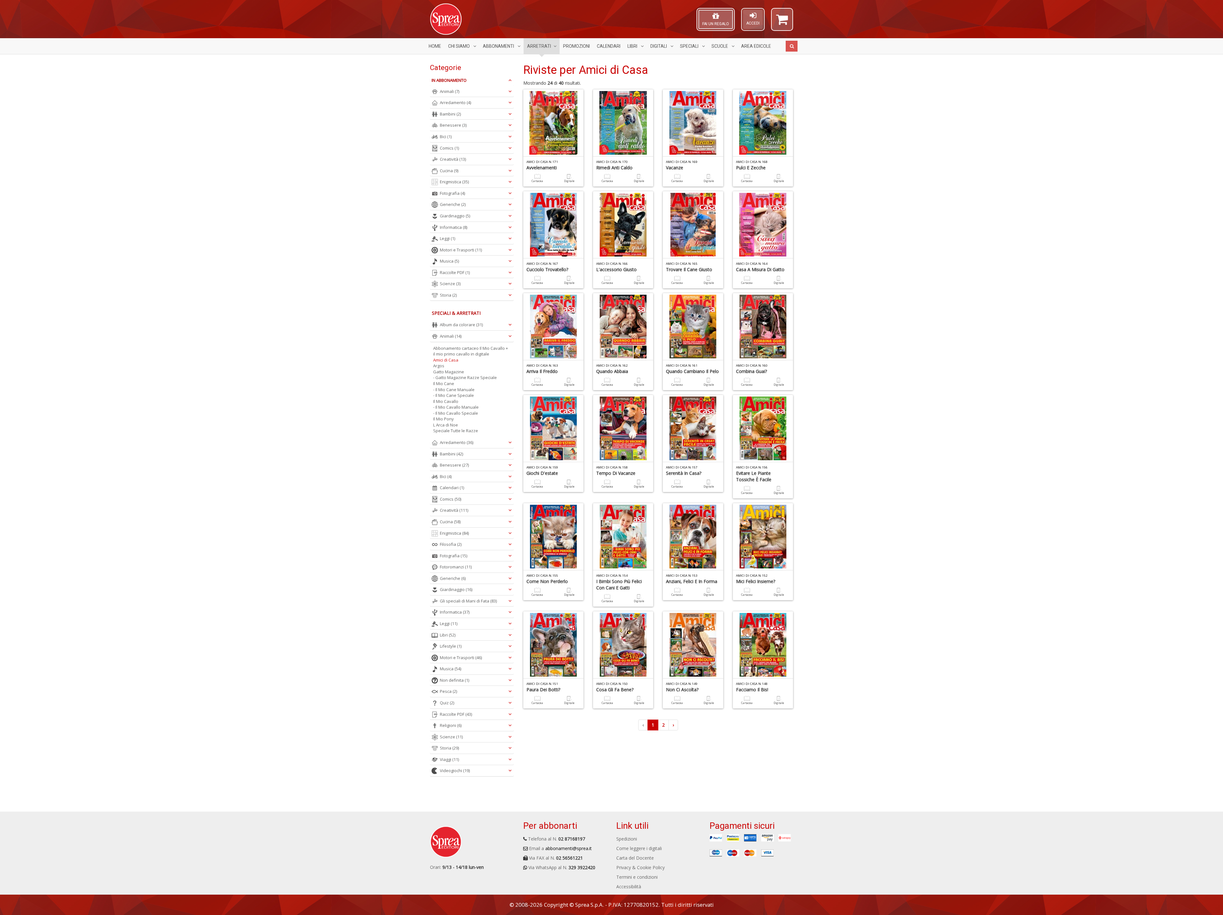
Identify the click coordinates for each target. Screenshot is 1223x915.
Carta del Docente (635, 858)
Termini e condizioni (637, 877)
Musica (449, 261)
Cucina (449, 170)
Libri (632, 46)
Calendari (608, 46)
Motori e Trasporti (461, 250)
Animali (449, 91)
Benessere (453, 125)
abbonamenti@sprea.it (568, 848)
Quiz (447, 703)
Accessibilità (628, 886)
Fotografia (452, 193)
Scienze (450, 283)
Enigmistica (454, 182)
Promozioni (576, 46)
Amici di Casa (445, 360)
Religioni (450, 725)
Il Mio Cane (443, 383)
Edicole (756, 46)
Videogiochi (455, 770)
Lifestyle (450, 646)
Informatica (453, 227)
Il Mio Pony (443, 419)
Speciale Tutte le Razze (455, 430)
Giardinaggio (455, 216)
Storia (448, 295)
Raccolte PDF (455, 272)
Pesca (448, 691)
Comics (449, 148)
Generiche (453, 204)
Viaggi (449, 759)
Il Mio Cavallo (445, 401)
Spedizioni (626, 839)
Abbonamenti (499, 46)
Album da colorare (461, 324)
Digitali (659, 46)
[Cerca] (791, 46)
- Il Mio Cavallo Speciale (455, 413)
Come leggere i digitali (639, 848)
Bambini (450, 114)
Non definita (454, 680)
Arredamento (455, 102)
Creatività (453, 159)
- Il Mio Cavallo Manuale (456, 407)
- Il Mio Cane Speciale (453, 395)
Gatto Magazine (448, 372)
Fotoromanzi (456, 567)
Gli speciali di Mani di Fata (468, 601)
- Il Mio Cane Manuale (454, 389)
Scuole (720, 46)
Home (435, 46)
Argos (438, 366)
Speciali (689, 46)
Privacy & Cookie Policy (640, 867)
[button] (782, 22)
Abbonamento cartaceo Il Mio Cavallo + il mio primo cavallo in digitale (470, 351)
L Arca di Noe (445, 425)
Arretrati (539, 46)
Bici (446, 136)
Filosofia (450, 544)
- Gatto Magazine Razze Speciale (465, 377)
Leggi (447, 238)
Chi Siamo (459, 46)
